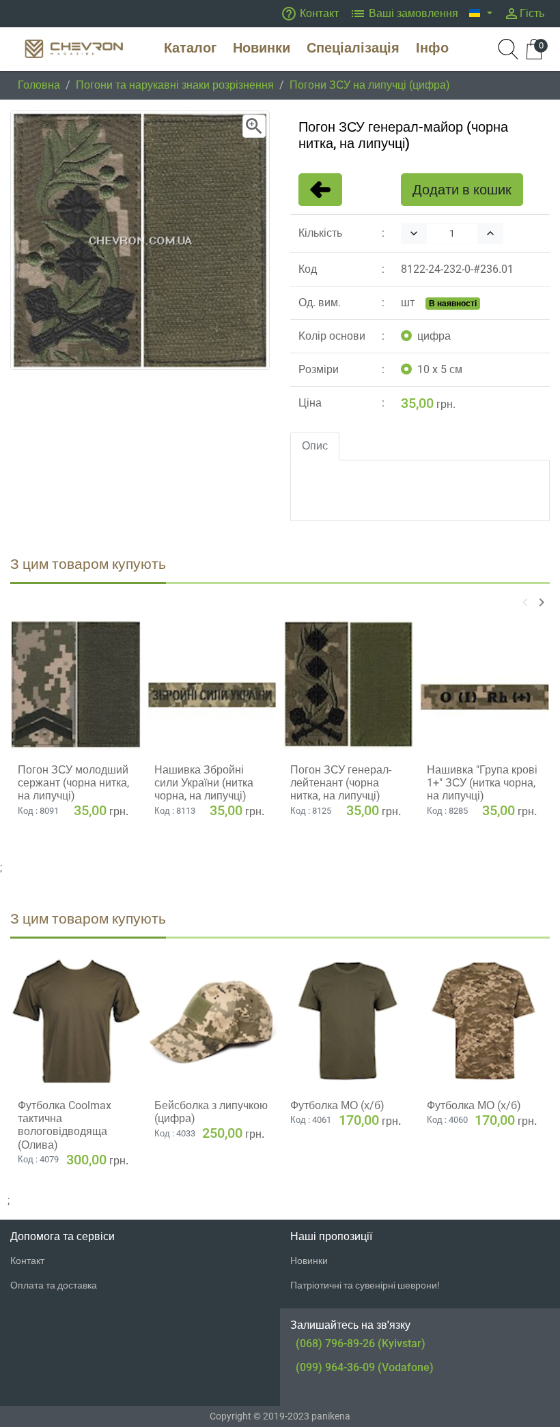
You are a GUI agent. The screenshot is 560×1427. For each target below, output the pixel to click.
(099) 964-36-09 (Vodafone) (365, 1367)
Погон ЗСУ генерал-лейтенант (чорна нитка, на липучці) (340, 782)
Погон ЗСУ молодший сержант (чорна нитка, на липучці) (73, 782)
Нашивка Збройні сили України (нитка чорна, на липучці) (203, 782)
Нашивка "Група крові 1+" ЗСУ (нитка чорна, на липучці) (482, 782)
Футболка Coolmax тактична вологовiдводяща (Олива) (64, 1125)
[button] (481, 13)
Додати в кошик (462, 189)
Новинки (309, 1260)
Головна (39, 84)
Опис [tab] (315, 445)
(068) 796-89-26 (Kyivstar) (360, 1343)
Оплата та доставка (53, 1285)
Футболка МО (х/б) (337, 1105)
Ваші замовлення (404, 13)
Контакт (310, 13)
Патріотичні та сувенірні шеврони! (365, 1285)
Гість (523, 13)
